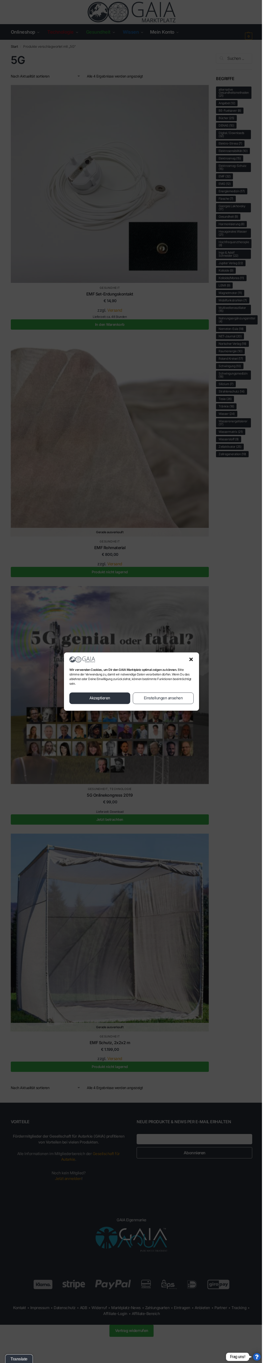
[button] (191, 659)
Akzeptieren (99, 698)
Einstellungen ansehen (163, 698)
